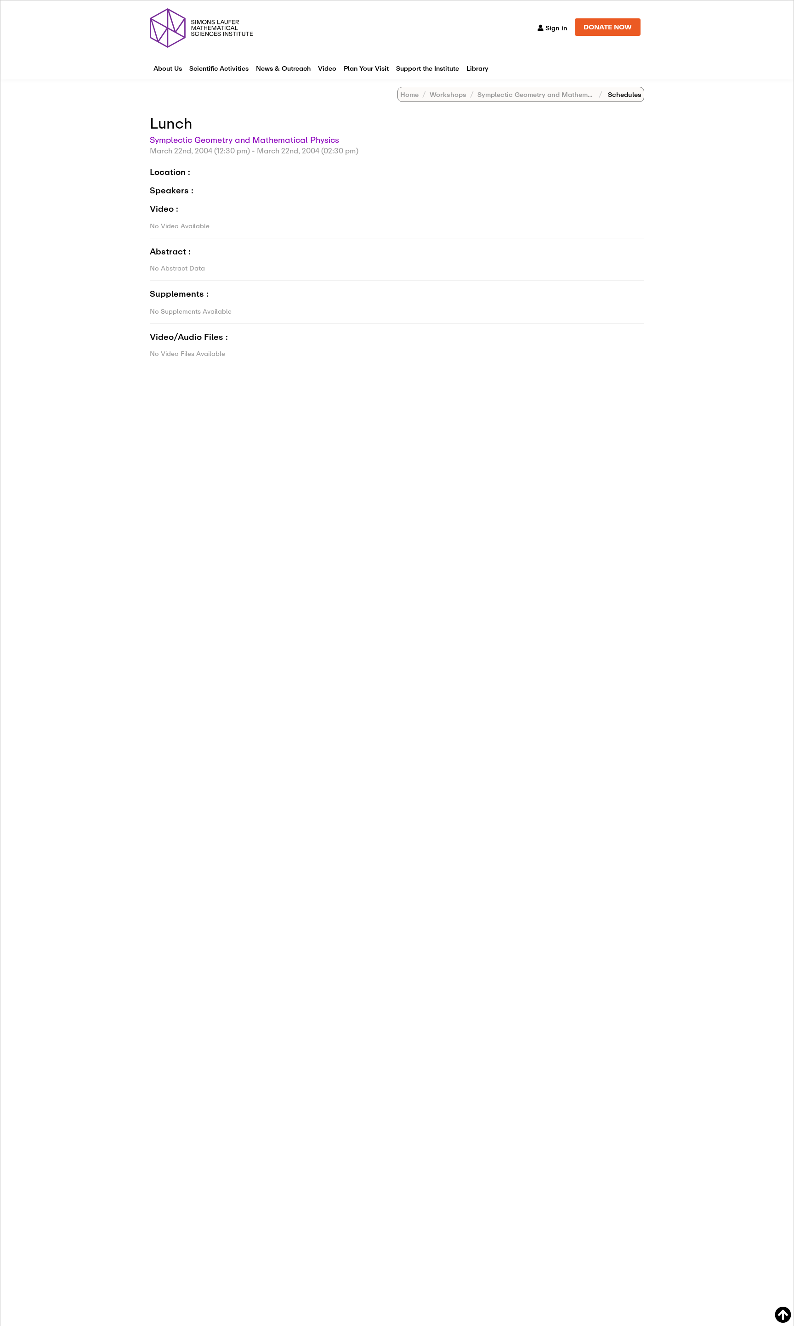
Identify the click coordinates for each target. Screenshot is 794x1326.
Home (409, 94)
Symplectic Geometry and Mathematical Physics (555, 94)
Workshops (448, 94)
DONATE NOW (608, 27)
